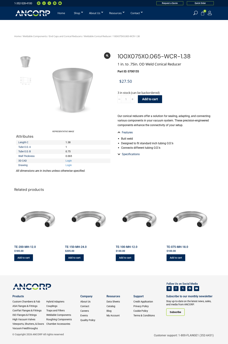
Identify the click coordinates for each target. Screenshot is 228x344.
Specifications (131, 154)
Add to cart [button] (23, 257)
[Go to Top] (8, 336)
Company (86, 296)
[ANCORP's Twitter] (182, 288)
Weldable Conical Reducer (97, 36)
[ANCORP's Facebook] (189, 288)
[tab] (165, 132)
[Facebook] (54, 3)
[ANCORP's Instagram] (176, 288)
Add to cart (150, 99)
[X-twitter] (49, 3)
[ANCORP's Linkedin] (169, 288)
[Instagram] (44, 3)
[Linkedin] (38, 3)
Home (17, 36)
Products (18, 296)
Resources (113, 296)
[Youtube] (60, 3)
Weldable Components (35, 36)
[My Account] (210, 13)
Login (69, 160)
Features (127, 132)
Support (138, 296)
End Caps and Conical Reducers (65, 36)
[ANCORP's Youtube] (196, 288)
